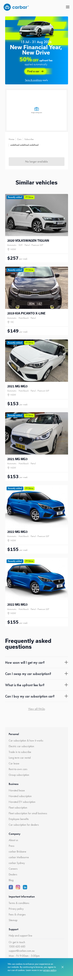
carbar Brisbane (17, 851)
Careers (13, 868)
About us (13, 840)
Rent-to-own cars (18, 769)
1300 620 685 (17, 946)
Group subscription (19, 775)
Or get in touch (17, 942)
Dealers (13, 874)
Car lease (14, 763)
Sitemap (13, 920)
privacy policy (49, 970)
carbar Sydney (17, 863)
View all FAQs (36, 709)
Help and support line (20, 935)
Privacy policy (16, 908)
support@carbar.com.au (22, 950)
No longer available (36, 161)
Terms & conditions (19, 903)
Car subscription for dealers (24, 824)
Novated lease (17, 790)
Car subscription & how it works (26, 740)
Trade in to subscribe (20, 752)
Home (11, 139)
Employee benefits (19, 819)
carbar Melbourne (19, 857)
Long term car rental (20, 757)
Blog (11, 880)
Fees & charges (17, 914)
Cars (19, 139)
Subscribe (28, 139)
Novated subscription (20, 796)
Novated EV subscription (22, 802)
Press (11, 845)
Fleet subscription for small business (28, 813)
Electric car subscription (21, 746)
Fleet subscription (18, 807)
